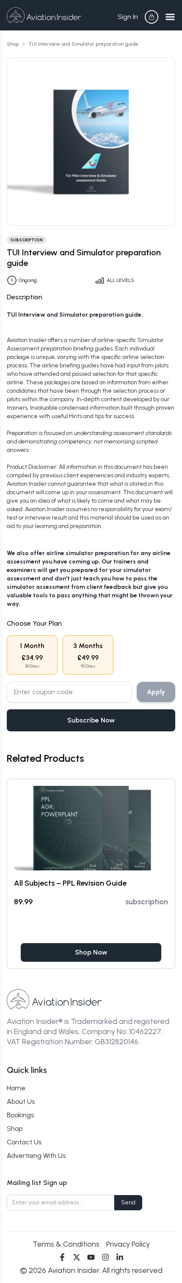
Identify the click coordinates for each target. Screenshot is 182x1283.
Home (16, 1088)
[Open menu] (170, 17)
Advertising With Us (36, 1156)
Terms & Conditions (66, 1244)
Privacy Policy (128, 1244)
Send (128, 1202)
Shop (13, 44)
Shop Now (91, 952)
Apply (156, 692)
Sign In (128, 17)
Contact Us (24, 1142)
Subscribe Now (91, 720)
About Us (21, 1101)
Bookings (20, 1115)
